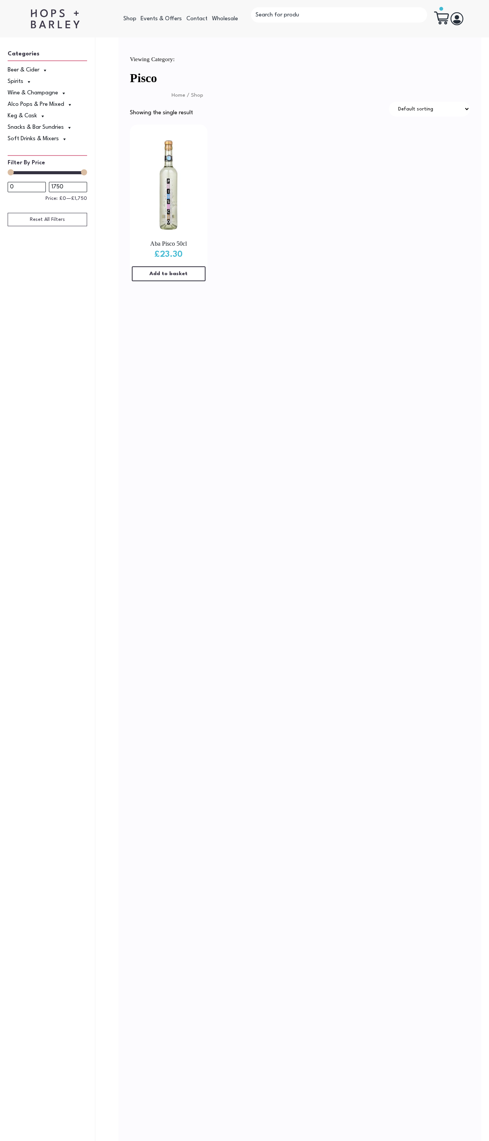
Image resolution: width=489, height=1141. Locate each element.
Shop (129, 19)
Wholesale (225, 19)
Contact (196, 19)
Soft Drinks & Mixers (33, 139)
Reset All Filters (47, 219)
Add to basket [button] (168, 273)
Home (178, 95)
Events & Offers (161, 19)
